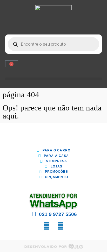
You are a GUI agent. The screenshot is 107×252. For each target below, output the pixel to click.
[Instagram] (60, 225)
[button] (53, 79)
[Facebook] (46, 225)
